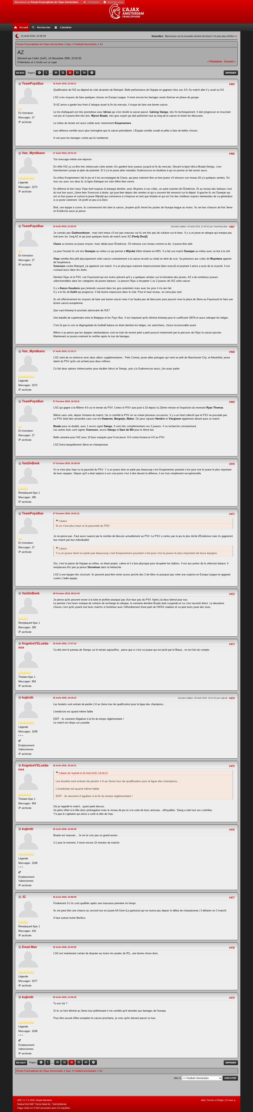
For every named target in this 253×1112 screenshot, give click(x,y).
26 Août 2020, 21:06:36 (64, 997)
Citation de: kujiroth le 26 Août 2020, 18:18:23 (83, 773)
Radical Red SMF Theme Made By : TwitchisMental (41, 1104)
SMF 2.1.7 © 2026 (26, 1100)
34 (84, 72)
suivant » (230, 61)
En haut (21, 1063)
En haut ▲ (231, 1100)
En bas (20, 73)
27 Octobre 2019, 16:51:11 (66, 513)
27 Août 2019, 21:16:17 (64, 351)
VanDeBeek (31, 463)
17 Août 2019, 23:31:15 (64, 153)
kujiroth (27, 697)
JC (24, 897)
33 (77, 72)
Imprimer (231, 73)
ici (236, 36)
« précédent (214, 61)
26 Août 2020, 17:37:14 (64, 643)
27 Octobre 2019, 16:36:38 (66, 463)
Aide (203, 1100)
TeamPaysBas (32, 83)
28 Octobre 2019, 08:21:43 (66, 593)
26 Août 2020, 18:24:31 (64, 765)
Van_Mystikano (33, 153)
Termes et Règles (215, 1100)
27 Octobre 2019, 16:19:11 (66, 401)
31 (62, 72)
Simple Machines (44, 1100)
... (51, 72)
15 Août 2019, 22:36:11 (64, 83)
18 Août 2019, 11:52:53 (64, 226)
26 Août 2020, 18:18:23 (64, 698)
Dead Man (29, 947)
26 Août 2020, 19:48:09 (64, 897)
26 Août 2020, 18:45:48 (64, 829)
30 (55, 72)
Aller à (177, 1078)
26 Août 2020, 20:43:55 (64, 947)
